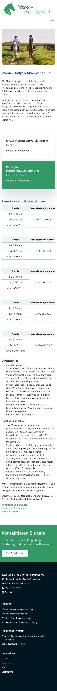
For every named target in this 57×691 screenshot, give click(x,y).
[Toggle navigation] (52, 20)
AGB (4, 667)
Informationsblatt (11, 511)
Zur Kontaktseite (14, 553)
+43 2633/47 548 (12, 588)
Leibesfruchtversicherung (13, 644)
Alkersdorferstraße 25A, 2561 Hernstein (22, 579)
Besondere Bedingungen (14, 508)
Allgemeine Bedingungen (14, 504)
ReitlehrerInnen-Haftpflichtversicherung (19, 622)
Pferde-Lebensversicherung (14, 613)
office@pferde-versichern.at (17, 583)
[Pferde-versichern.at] (27, 9)
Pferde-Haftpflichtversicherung (16, 618)
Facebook (9, 592)
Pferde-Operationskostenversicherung (19, 609)
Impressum (7, 663)
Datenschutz (7, 672)
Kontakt (5, 658)
